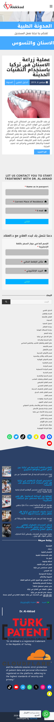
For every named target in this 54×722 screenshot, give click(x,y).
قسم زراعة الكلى (46, 418)
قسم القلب (48, 395)
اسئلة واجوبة (47, 561)
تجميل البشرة (47, 323)
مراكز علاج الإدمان (46, 425)
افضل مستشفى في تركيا (43, 568)
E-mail (39, 210)
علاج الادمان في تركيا (44, 336)
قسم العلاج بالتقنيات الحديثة (42, 389)
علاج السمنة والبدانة (45, 340)
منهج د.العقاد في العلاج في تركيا (39, 589)
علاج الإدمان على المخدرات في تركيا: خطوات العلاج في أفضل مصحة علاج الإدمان (27, 595)
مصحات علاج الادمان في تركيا (41, 592)
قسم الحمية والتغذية (44, 376)
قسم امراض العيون (45, 402)
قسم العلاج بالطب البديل (43, 392)
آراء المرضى (48, 571)
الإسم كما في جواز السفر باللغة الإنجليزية (32, 245)
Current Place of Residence (28, 201)
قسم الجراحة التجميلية (44, 369)
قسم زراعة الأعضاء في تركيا (42, 412)
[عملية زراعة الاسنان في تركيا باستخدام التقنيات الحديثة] (27, 101)
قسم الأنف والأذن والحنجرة (42, 356)
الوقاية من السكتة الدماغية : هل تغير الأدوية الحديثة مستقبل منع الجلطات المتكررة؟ (33, 498)
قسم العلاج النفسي (45, 385)
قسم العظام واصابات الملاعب (42, 379)
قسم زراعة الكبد (46, 415)
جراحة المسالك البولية (44, 330)
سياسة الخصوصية (45, 574)
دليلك (50, 549)
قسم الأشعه (47, 346)
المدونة (49, 320)
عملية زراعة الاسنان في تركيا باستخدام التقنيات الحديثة (28, 67)
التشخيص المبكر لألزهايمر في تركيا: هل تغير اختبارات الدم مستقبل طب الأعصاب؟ (34, 483)
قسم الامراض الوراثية (44, 359)
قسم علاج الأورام (46, 421)
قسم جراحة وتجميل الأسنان (42, 408)
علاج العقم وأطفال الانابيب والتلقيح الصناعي (36, 343)
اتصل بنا (49, 558)
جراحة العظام (47, 326)
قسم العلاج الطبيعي (44, 382)
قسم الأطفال (47, 349)
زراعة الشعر (48, 333)
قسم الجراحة (47, 366)
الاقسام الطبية (46, 552)
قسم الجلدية (47, 372)
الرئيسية (49, 546)
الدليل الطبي (47, 310)
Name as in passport (36, 186)
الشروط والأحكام (46, 577)
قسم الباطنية (47, 362)
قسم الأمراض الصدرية (44, 353)
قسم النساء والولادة (45, 398)
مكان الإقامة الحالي (32, 261)
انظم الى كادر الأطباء (44, 564)
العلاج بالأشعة (47, 317)
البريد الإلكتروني (34, 270)
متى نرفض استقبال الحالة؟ (42, 586)
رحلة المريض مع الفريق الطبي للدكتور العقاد (36, 580)
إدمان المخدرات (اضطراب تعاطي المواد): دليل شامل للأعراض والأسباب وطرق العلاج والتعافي (34, 527)
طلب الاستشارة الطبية (44, 555)
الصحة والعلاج (47, 313)
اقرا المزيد (42, 152)
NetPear (33, 718)
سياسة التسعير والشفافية (42, 583)
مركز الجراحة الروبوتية (44, 428)
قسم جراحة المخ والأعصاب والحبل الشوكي (37, 405)
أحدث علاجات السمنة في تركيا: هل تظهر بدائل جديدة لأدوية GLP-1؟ (35, 513)
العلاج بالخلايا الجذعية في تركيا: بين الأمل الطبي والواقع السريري (35, 468)
